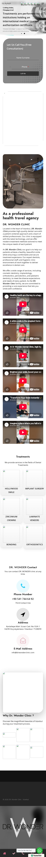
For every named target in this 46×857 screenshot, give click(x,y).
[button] (43, 3)
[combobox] (9, 67)
